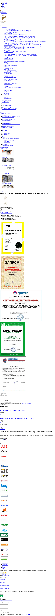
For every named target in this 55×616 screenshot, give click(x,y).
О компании (4, 562)
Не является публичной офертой (5, 588)
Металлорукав (6, 97)
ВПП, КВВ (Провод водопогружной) (9, 40)
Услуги (3, 4)
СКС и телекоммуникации (8, 84)
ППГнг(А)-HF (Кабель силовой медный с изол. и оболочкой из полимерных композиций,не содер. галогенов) (20, 54)
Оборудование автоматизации (8, 76)
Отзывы (3, 6)
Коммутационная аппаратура (8, 73)
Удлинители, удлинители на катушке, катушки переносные (12, 87)
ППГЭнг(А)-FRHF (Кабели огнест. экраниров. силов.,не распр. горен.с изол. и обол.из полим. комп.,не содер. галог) (21, 55)
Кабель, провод (4, 27)
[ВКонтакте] (0, 439)
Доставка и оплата (4, 2)
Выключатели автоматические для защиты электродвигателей (11, 116)
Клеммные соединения (7, 72)
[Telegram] (3, 439)
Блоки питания (6, 66)
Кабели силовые (6, 62)
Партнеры (3, 5)
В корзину (1, 212)
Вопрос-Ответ (2, 582)
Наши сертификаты (5, 3)
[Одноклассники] (2, 439)
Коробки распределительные (6, 123)
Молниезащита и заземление (8, 98)
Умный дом (3, 137)
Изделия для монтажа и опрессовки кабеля (10, 70)
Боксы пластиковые (7, 142)
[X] (4, 439)
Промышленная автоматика (8, 78)
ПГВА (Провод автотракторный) (8, 52)
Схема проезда (2, 25)
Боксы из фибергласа (7, 141)
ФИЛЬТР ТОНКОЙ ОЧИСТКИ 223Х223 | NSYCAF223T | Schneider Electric (14, 425)
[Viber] (5, 439)
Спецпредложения (5, 1)
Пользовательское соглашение (4, 585)
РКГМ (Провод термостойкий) (8, 59)
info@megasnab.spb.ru (3, 600)
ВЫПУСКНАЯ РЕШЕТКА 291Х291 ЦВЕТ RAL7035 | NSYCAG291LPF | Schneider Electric (17, 418)
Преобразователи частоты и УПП (7, 127)
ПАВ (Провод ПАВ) (7, 50)
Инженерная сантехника (5, 102)
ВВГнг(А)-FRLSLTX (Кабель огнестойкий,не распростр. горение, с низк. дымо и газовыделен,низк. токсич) (20, 37)
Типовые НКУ (6, 101)
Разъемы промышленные (7, 80)
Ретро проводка (6, 82)
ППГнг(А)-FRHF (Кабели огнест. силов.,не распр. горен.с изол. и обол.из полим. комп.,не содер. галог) (19, 53)
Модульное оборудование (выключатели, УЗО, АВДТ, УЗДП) (13, 74)
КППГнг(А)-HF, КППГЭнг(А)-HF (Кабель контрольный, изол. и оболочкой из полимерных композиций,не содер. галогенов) (22, 46)
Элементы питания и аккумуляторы (9, 92)
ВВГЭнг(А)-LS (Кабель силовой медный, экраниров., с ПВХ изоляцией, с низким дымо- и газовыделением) (20, 39)
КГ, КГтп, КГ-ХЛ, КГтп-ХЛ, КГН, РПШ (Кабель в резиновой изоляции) (14, 42)
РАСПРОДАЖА (4, 130)
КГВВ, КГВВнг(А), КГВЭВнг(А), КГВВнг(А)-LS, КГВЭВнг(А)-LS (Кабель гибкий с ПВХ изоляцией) (19, 43)
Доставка (1, 213)
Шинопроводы (6, 89)
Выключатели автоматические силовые (9, 67)
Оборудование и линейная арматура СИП (10, 77)
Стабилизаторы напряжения (6, 134)
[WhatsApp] (6, 439)
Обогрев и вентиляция (7, 75)
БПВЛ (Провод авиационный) (8, 33)
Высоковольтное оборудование (8, 68)
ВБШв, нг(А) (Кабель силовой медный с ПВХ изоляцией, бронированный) (15, 34)
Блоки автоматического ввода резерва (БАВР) (10, 65)
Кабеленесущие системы (5, 94)
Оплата (4, 213)
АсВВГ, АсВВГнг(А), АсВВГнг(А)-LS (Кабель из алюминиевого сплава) (14, 32)
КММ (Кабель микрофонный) (8, 45)
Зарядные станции (6, 69)
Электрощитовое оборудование (6, 100)
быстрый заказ (2, 429)
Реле (2, 131)
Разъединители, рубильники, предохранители (10, 79)
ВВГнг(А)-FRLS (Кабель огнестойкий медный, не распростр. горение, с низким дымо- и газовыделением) (19, 36)
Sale (4, 28)
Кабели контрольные (7, 63)
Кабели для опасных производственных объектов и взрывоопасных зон (14, 61)
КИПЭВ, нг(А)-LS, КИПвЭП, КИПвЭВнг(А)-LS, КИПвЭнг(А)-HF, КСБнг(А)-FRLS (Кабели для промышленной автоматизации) (23, 44)
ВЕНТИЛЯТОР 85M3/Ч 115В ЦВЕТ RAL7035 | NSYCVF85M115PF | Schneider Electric (16, 410)
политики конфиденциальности (26, 403)
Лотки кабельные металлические (8, 96)
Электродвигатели (6, 91)
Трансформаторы (6, 86)
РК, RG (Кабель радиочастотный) (9, 58)
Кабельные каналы (6, 95)
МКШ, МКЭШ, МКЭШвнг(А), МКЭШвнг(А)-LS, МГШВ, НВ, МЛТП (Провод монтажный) (17, 49)
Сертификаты (7, 213)
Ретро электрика (6, 93)
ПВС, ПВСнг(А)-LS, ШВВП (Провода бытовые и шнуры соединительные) (15, 51)
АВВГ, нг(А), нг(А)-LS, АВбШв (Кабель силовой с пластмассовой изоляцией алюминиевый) (17, 30)
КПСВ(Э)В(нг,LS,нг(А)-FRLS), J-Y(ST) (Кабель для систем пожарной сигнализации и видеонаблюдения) (19, 47)
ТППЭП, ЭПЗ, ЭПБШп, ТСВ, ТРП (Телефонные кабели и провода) (14, 60)
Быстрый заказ (6, 212)
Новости (3, 566)
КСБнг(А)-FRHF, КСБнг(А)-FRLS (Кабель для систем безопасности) (14, 48)
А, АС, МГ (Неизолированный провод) (9, 29)
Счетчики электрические (7, 85)
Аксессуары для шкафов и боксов (9, 140)
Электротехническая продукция (6, 64)
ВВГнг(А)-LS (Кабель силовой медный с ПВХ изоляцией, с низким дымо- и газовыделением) (17, 38)
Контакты (3, 7)
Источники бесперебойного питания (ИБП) (10, 71)
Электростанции (4, 144)
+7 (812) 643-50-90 (9, 600)
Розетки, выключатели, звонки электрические (10, 83)
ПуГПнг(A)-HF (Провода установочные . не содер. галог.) (12, 57)
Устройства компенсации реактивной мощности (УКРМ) (10, 138)
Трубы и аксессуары (7, 99)
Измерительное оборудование (6, 120)
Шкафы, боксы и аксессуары (8, 90)
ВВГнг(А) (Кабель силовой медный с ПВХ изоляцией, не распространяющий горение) (16, 35)
